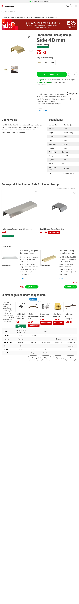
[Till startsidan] (8, 6)
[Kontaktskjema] (67, 6)
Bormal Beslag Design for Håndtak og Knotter (29, 252)
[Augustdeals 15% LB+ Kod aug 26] (39, 24)
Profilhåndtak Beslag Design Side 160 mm (66, 252)
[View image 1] (5, 69)
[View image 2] (14, 69)
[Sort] (52, 62)
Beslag (22, 17)
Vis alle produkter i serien (66, 189)
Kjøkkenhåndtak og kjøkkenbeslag (46, 17)
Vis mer (22, 278)
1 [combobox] (72, 74)
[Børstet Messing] (39, 62)
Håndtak (30, 17)
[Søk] (2, 12)
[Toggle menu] (76, 6)
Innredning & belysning (11, 17)
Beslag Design (42, 111)
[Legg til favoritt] (29, 37)
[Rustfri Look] (46, 62)
